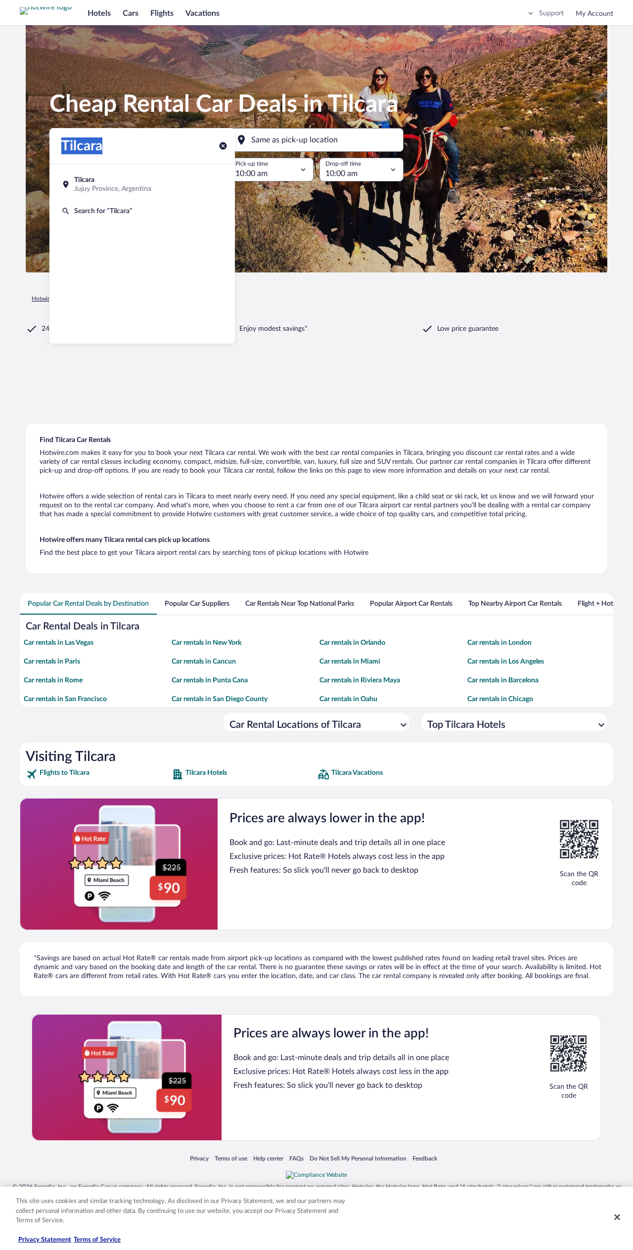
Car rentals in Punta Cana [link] (210, 680)
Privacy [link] (199, 1158)
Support (551, 13)
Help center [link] (268, 1158)
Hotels (99, 13)
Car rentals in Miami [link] (349, 661)
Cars (130, 13)
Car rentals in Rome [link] (53, 680)
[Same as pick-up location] (316, 140)
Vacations (202, 13)
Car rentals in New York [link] (206, 642)
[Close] (617, 1217)
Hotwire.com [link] (48, 299)
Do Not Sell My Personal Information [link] (358, 1158)
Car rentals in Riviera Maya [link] (359, 680)
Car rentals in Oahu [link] (348, 699)
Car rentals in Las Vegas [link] (58, 642)
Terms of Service (97, 1240)
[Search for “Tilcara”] (142, 211)
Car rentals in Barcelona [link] (503, 680)
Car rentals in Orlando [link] (352, 642)
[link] (98, 774)
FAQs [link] (296, 1158)
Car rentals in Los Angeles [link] (505, 661)
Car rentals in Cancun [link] (204, 661)
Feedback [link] (424, 1158)
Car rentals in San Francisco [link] (65, 699)
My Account (594, 13)
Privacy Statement (44, 1240)
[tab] (88, 604)
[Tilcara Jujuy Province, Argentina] (142, 184)
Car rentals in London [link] (499, 642)
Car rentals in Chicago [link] (500, 699)
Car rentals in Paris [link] (52, 661)
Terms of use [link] (231, 1158)
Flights (162, 13)
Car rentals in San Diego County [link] (220, 699)
